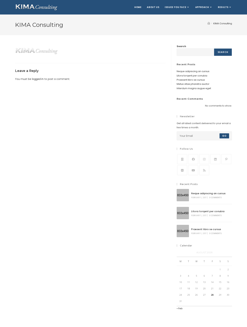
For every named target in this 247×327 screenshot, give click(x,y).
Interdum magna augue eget (194, 88)
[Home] (209, 23)
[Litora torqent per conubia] (183, 213)
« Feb (180, 308)
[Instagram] (204, 159)
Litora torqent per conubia (192, 75)
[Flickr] (182, 170)
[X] (182, 159)
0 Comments (215, 197)
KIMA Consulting (222, 23)
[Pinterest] (226, 159)
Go (224, 135)
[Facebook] (193, 159)
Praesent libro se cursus (191, 80)
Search (181, 46)
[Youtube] (193, 170)
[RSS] (204, 170)
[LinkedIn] (215, 159)
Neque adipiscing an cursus (193, 71)
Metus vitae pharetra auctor (193, 84)
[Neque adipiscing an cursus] (183, 195)
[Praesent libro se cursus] (183, 231)
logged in (38, 79)
